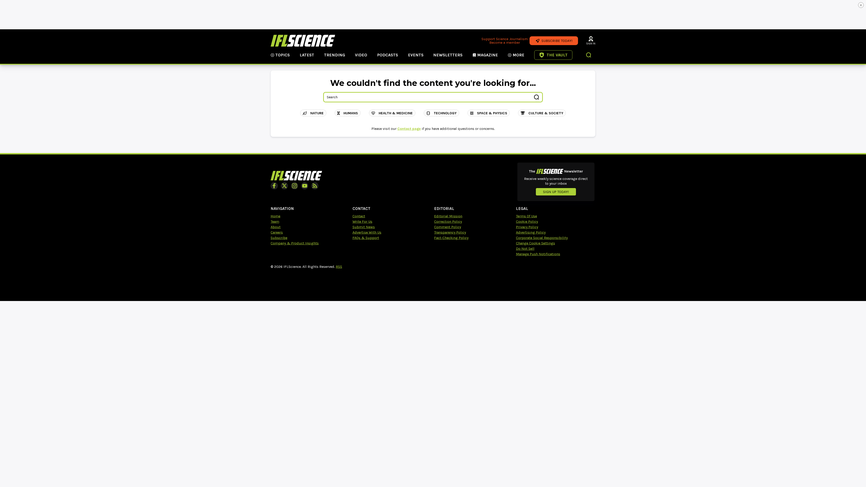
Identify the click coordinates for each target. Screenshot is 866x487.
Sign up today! (556, 192)
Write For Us (362, 221)
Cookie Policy (527, 221)
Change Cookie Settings (535, 243)
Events (416, 55)
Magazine (487, 55)
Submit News (363, 227)
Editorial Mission (448, 216)
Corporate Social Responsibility (542, 238)
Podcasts (387, 55)
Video (361, 55)
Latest (307, 55)
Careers (277, 232)
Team (275, 221)
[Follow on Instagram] (294, 185)
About (276, 227)
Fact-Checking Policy (451, 238)
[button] (589, 55)
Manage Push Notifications (538, 254)
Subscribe (279, 238)
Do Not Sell (525, 248)
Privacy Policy (527, 227)
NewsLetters (448, 55)
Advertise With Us (366, 232)
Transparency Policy (450, 232)
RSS (339, 266)
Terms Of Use (526, 216)
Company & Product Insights (295, 243)
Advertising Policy (531, 232)
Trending (334, 55)
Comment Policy (447, 227)
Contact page (409, 128)
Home (275, 216)
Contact (358, 216)
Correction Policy (448, 221)
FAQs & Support (365, 238)
